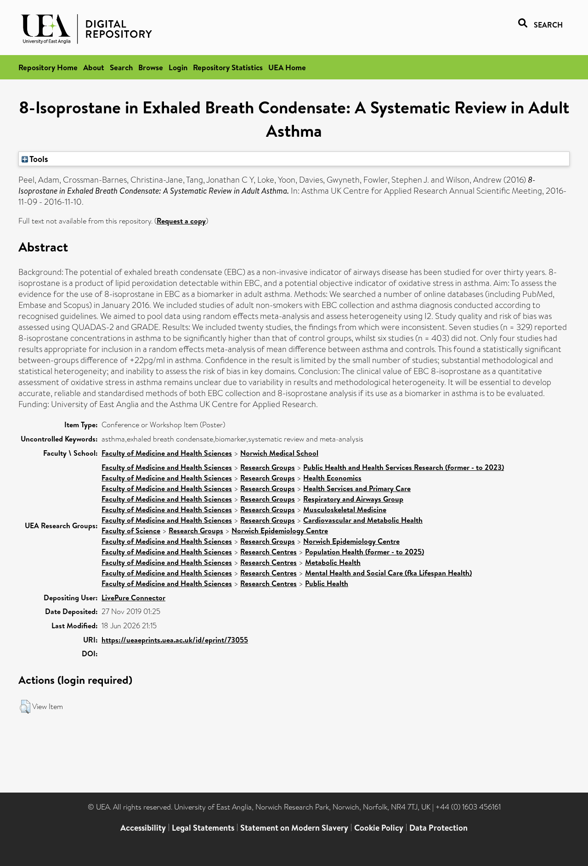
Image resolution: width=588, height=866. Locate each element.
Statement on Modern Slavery (294, 827)
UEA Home (287, 67)
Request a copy (181, 221)
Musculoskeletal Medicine (344, 509)
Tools (38, 159)
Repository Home (48, 67)
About (93, 67)
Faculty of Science (131, 530)
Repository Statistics (228, 67)
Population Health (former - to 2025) (364, 552)
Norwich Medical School (279, 453)
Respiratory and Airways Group (353, 499)
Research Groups (267, 467)
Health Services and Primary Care (357, 488)
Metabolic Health (333, 562)
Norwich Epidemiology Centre (280, 530)
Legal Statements (203, 827)
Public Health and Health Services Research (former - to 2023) (403, 467)
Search (121, 67)
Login (178, 67)
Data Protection (438, 827)
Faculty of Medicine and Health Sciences (167, 453)
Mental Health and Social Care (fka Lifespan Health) (388, 573)
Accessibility (143, 827)
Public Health (326, 583)
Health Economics (332, 478)
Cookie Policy (378, 827)
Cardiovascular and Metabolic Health (363, 520)
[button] (25, 707)
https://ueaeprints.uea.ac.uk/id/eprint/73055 (175, 640)
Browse (150, 67)
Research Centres (268, 552)
